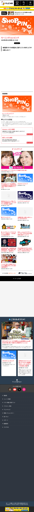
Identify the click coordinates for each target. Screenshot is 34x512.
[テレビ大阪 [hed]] (7, 3)
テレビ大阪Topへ (17, 382)
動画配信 (6, 423)
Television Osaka (14, 504)
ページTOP (18, 278)
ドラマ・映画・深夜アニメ (9, 402)
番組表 (5, 395)
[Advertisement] (17, 72)
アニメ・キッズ (7, 409)
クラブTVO (6, 427)
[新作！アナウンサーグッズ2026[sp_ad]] (17, 510)
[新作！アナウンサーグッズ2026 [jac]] (17, 8)
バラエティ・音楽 (7, 406)
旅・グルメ (6, 416)
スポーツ (6, 420)
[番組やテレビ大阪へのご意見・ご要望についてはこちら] (25, 274)
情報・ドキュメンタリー (9, 413)
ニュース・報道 (7, 399)
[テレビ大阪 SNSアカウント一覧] (9, 274)
